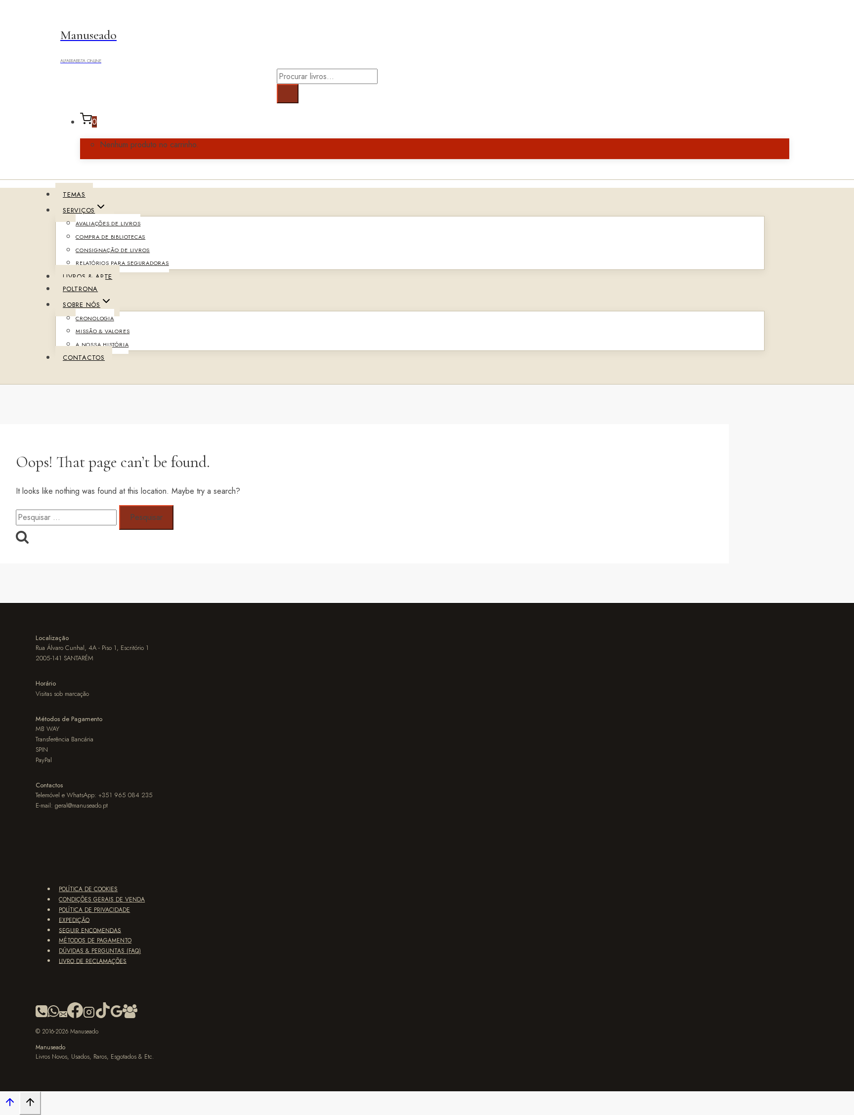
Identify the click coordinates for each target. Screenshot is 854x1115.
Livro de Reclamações (93, 960)
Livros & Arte (87, 276)
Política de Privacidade (94, 909)
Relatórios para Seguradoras (122, 263)
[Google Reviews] (117, 1016)
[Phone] (41, 1016)
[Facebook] (75, 1016)
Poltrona (80, 289)
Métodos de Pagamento (95, 940)
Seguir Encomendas (90, 930)
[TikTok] (103, 1016)
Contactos (84, 357)
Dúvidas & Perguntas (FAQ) (100, 950)
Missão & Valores (102, 331)
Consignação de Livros (113, 250)
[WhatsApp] (53, 1016)
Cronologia (95, 318)
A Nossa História (102, 344)
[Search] (288, 93)
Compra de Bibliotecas (110, 237)
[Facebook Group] (130, 1016)
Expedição (74, 919)
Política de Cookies (88, 889)
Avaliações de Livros (108, 223)
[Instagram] (89, 1016)
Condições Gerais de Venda (102, 899)
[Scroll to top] (9, 1104)
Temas (74, 194)
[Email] (63, 1016)
